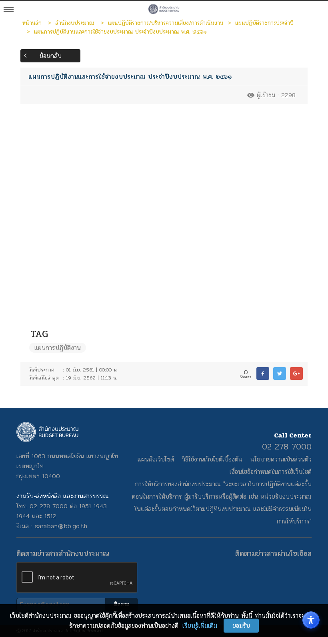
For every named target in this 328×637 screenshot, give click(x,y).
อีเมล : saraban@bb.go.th (52, 526)
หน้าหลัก (32, 22)
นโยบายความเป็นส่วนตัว (281, 459)
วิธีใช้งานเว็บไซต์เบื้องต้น (212, 459)
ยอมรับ (241, 626)
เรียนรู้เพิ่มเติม (199, 626)
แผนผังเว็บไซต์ (156, 459)
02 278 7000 (287, 446)
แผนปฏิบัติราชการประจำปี (264, 22)
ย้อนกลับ (51, 56)
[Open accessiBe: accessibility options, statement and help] (311, 620)
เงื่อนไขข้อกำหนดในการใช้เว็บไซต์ (271, 472)
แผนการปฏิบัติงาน (57, 348)
